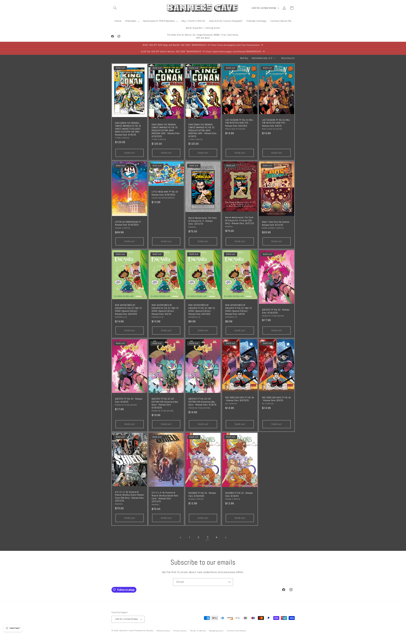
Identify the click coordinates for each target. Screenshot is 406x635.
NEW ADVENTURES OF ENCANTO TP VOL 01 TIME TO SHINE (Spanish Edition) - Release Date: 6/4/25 (238, 309)
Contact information (236, 631)
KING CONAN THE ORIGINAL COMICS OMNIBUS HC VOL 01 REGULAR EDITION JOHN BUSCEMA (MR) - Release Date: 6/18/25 (202, 130)
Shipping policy (216, 631)
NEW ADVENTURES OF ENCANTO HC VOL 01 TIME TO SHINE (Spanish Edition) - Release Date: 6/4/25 (165, 309)
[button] (115, 8)
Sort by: (244, 58)
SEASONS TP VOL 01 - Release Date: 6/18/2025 (202, 494)
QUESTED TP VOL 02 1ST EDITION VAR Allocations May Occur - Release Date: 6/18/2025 (165, 403)
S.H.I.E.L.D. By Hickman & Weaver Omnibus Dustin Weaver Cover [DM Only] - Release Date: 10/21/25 (129, 496)
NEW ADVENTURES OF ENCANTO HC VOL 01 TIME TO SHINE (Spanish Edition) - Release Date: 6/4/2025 (128, 309)
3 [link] (207, 537)
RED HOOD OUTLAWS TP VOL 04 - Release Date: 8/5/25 (276, 399)
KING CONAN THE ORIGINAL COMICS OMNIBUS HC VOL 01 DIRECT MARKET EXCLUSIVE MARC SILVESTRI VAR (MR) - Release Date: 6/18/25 (128, 128)
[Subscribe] (229, 582)
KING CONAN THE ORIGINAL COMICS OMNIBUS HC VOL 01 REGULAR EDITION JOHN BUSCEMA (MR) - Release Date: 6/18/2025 (166, 130)
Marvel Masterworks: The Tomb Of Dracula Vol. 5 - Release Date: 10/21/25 (202, 221)
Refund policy (163, 631)
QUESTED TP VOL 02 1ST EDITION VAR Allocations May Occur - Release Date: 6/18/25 (202, 401)
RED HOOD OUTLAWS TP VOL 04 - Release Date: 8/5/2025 (239, 399)
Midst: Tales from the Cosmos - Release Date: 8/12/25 (276, 223)
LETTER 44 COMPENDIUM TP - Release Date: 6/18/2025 (128, 223)
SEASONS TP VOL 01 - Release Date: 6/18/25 (239, 494)
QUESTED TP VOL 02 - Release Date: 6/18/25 (128, 400)
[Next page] (225, 537)
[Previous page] (180, 537)
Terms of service (198, 631)
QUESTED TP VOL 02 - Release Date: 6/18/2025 (275, 311)
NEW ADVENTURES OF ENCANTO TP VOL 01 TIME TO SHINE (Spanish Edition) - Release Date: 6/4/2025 (201, 309)
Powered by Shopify (144, 631)
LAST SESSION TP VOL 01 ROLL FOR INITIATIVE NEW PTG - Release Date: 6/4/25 (276, 122)
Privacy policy (180, 631)
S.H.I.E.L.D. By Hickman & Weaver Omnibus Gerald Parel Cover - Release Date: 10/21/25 (165, 497)
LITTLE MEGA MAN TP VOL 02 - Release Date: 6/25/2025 (165, 193)
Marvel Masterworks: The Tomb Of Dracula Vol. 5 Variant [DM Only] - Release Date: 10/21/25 (239, 220)
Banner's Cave (127, 631)
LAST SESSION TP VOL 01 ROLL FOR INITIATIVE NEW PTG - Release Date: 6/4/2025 (239, 122)
